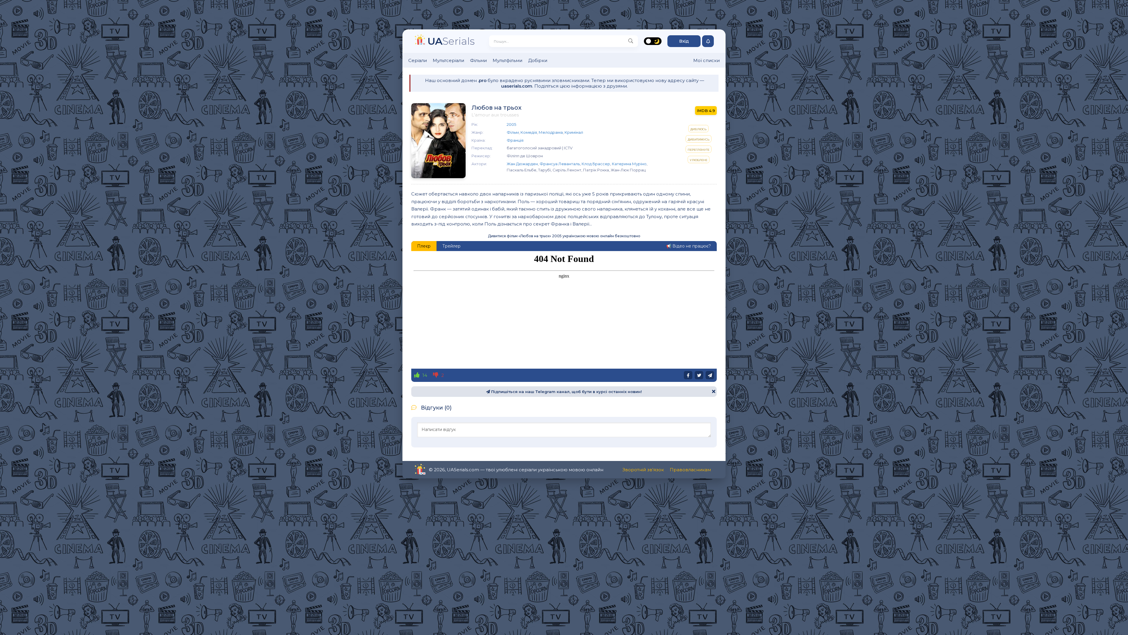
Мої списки (706, 60)
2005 (511, 124)
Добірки (537, 60)
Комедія (529, 132)
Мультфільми (507, 60)
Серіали (417, 60)
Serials (451, 41)
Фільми (478, 60)
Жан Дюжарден (522, 163)
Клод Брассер (596, 163)
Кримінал (574, 132)
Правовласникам (690, 469)
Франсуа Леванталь (560, 163)
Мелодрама (551, 132)
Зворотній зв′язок (643, 469)
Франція (515, 140)
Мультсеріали (448, 60)
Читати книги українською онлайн (437, 469)
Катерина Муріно (629, 163)
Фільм (513, 132)
